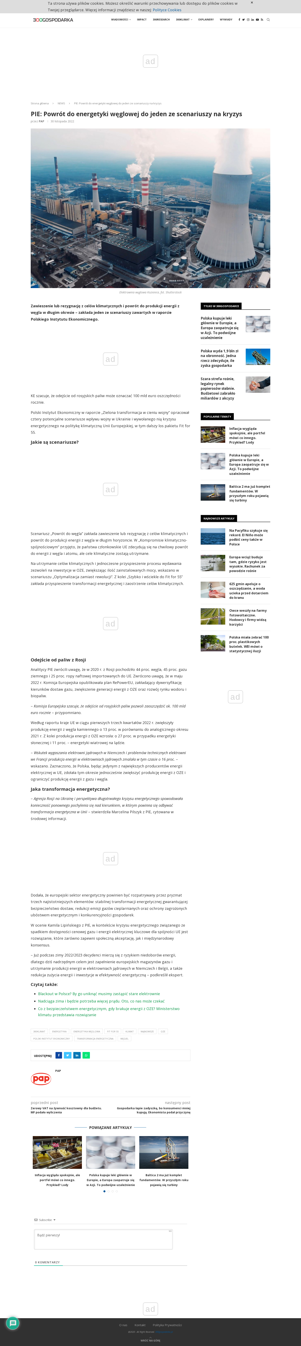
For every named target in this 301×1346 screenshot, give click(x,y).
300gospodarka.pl (164, 1331)
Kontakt (140, 1325)
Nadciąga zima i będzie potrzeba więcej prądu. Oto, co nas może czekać (101, 1001)
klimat (130, 1031)
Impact (142, 19)
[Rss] (262, 20)
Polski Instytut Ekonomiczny (51, 1038)
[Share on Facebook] (58, 1055)
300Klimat (183, 19)
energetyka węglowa (87, 1031)
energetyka (59, 1031)
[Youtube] (257, 20)
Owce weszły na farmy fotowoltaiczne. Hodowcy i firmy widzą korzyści (248, 617)
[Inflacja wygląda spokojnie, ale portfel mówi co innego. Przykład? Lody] (57, 1152)
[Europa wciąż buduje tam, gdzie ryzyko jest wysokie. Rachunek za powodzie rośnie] (213, 563)
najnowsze (147, 1031)
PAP (41, 121)
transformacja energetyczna (95, 1038)
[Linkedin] (252, 20)
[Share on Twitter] (67, 1055)
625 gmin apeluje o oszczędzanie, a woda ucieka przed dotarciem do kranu (248, 591)
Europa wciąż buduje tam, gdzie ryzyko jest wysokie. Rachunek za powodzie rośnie (248, 564)
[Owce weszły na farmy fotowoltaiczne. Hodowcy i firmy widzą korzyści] (213, 616)
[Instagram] (248, 20)
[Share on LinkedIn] (77, 1055)
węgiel (124, 1038)
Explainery (206, 19)
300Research (161, 19)
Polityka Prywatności (167, 1325)
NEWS (61, 103)
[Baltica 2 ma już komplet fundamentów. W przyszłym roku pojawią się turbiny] (163, 1152)
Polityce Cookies (167, 9)
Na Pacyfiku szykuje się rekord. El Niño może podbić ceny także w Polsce (248, 537)
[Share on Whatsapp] (86, 1055)
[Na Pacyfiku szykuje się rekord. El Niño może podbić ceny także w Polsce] (213, 536)
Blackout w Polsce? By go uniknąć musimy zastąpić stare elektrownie (99, 993)
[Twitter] (243, 20)
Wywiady (226, 19)
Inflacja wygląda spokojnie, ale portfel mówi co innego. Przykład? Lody (57, 1180)
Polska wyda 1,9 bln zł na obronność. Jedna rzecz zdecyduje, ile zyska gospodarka (219, 358)
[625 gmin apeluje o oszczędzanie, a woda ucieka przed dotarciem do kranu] (213, 590)
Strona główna (40, 103)
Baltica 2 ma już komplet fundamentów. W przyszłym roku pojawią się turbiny (163, 1180)
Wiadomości (119, 19)
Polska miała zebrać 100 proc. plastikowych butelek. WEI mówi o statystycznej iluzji (249, 644)
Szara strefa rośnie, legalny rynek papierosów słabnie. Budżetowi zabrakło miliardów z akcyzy (218, 388)
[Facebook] (239, 20)
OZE (163, 1031)
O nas (123, 1325)
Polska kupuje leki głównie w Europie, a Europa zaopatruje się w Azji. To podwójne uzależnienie (110, 1180)
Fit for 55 (113, 1031)
